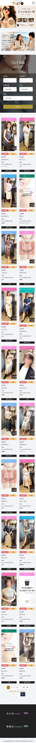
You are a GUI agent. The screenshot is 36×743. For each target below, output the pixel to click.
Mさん (21, 216)
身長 (20, 85)
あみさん (22, 671)
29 (23, 687)
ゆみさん (4, 501)
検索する (18, 107)
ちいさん (4, 329)
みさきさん (5, 444)
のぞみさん (23, 331)
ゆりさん (22, 614)
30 (27, 687)
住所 (4, 94)
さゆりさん (23, 273)
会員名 (5, 76)
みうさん (4, 614)
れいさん (4, 671)
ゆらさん (4, 388)
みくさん (4, 557)
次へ (22, 694)
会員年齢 (6, 85)
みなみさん (5, 159)
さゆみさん (23, 444)
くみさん (4, 273)
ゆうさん (22, 159)
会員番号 (22, 76)
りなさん (22, 557)
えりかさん (23, 388)
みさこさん (23, 501)
